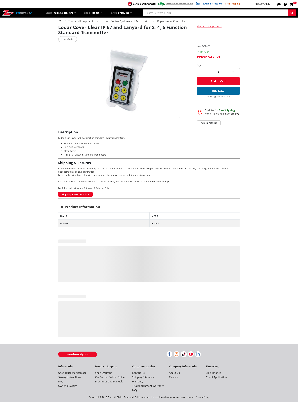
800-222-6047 (262, 4)
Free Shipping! (232, 3)
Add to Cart (218, 81)
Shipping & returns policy (75, 188)
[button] (285, 4)
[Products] (60, 21)
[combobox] (215, 12)
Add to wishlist (209, 116)
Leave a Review (67, 39)
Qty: (199, 65)
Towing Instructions (211, 3)
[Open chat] (279, 4)
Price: (202, 56)
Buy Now (218, 91)
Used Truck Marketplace (179, 4)
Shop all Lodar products (209, 26)
